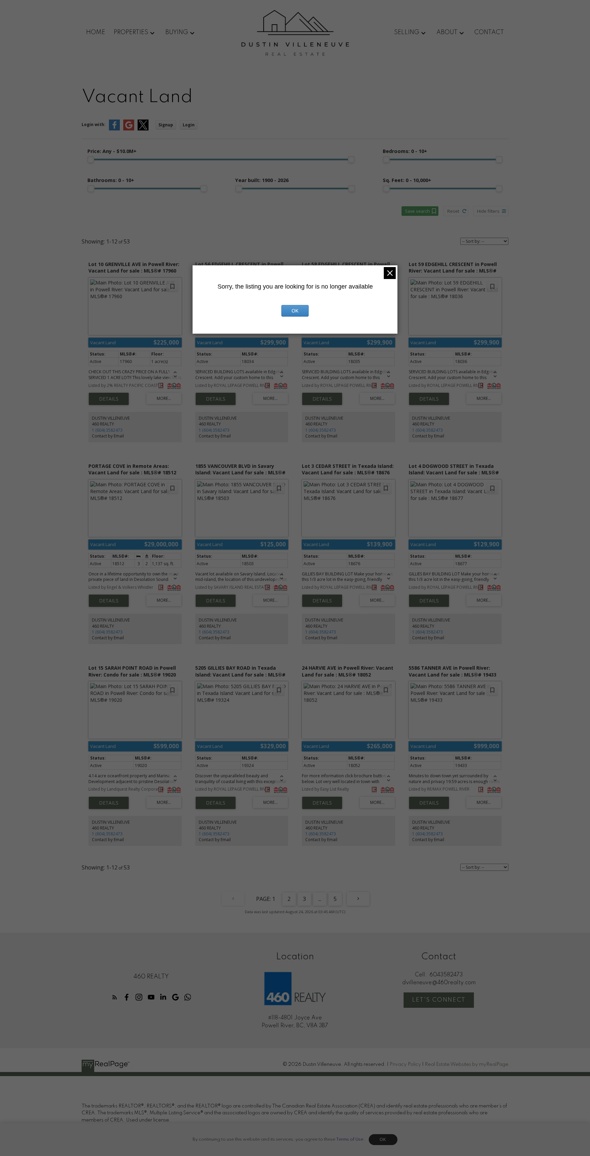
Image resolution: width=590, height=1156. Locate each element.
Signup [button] (165, 125)
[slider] (90, 159)
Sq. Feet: (407, 180)
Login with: (94, 124)
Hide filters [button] (488, 211)
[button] (114, 997)
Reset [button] (453, 211)
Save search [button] (417, 211)
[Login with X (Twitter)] (143, 129)
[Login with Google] (128, 129)
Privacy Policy (405, 1064)
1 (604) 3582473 (107, 430)
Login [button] (189, 125)
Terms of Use (349, 1139)
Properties (131, 32)
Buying (176, 32)
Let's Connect (439, 1000)
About (447, 32)
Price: (112, 151)
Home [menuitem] (95, 32)
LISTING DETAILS (109, 399)
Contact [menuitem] (489, 32)
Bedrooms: (405, 151)
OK (383, 1139)
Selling (406, 32)
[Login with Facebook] (114, 129)
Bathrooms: (110, 180)
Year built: (262, 180)
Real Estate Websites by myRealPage (466, 1064)
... (319, 899)
